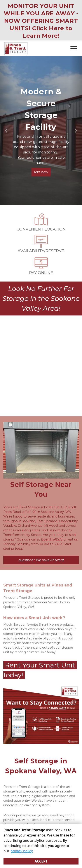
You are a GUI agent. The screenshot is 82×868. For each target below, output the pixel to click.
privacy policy (21, 851)
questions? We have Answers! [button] (41, 560)
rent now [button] (41, 172)
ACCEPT (41, 861)
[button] (6, 130)
